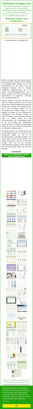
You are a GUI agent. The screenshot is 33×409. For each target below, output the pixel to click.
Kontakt (28, 382)
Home (4, 13)
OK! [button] (16, 405)
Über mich (10, 380)
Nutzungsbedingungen (19, 382)
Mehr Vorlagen (9, 13)
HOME (5, 380)
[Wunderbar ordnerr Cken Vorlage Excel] (16, 38)
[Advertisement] (16, 61)
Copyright (10, 382)
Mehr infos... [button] (6, 401)
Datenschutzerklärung (19, 380)
